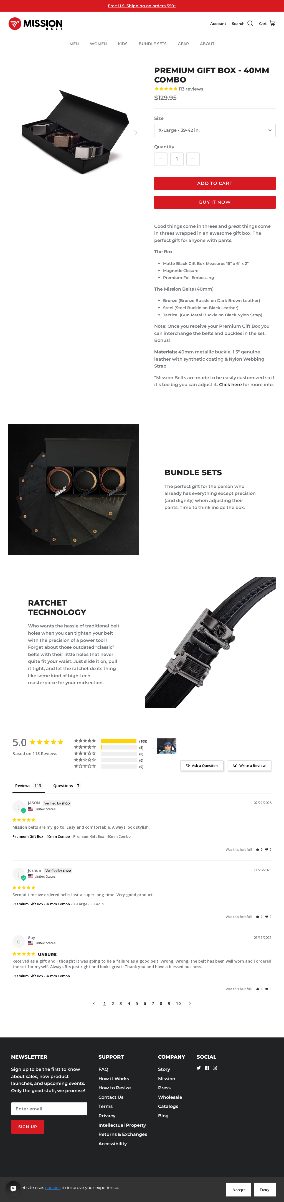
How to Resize (114, 1087)
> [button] (190, 1003)
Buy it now (215, 202)
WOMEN (98, 43)
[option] (75, 132)
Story (164, 1069)
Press (164, 1087)
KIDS (123, 43)
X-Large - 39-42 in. (179, 130)
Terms (105, 1106)
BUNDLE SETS (153, 43)
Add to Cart (215, 183)
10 (178, 1003)
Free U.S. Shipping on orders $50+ (142, 5)
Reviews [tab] (22, 785)
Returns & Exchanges (122, 1134)
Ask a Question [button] (205, 765)
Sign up (27, 1126)
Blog (163, 1115)
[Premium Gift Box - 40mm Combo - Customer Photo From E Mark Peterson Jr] (166, 746)
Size (159, 118)
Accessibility (112, 1143)
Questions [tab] (63, 785)
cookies (52, 1187)
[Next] (136, 132)
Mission (166, 1078)
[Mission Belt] (35, 23)
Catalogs (168, 1106)
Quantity (164, 146)
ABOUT (207, 43)
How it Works (113, 1078)
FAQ (103, 1069)
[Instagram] (215, 1068)
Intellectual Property (122, 1125)
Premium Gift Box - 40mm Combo (41, 836)
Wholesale (170, 1097)
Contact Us (110, 1097)
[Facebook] (207, 1068)
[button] (259, 849)
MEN (74, 43)
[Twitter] (199, 1068)
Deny (265, 1190)
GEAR (183, 43)
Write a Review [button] (252, 765)
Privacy (106, 1115)
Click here (231, 384)
